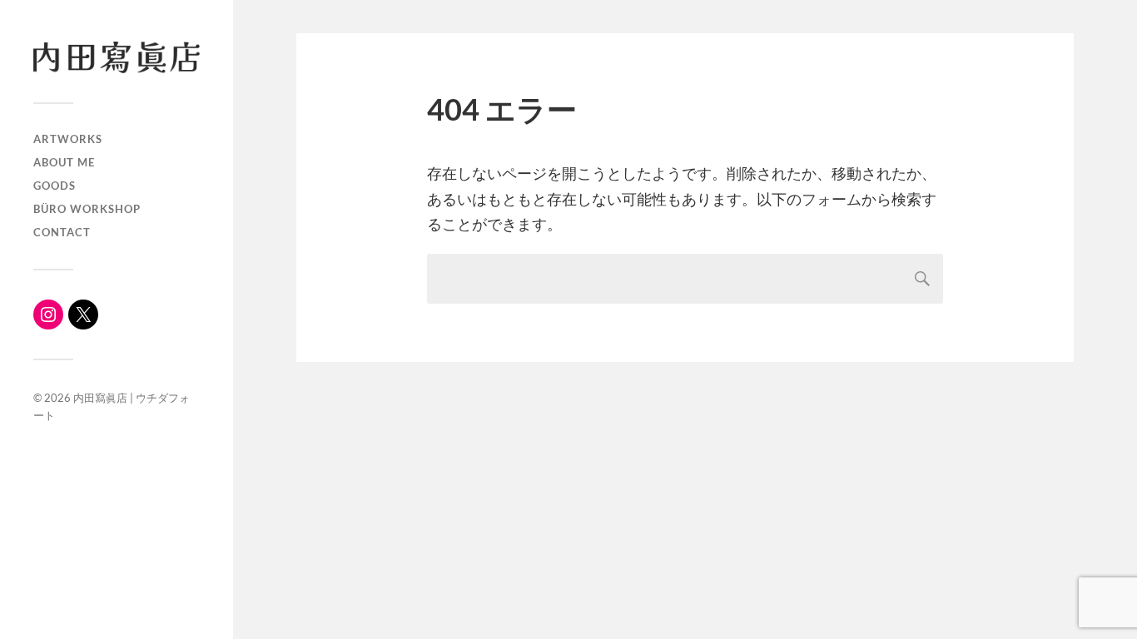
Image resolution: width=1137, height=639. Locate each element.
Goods (54, 185)
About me (64, 162)
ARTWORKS (67, 139)
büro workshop (87, 208)
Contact (62, 232)
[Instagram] (48, 314)
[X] (83, 314)
